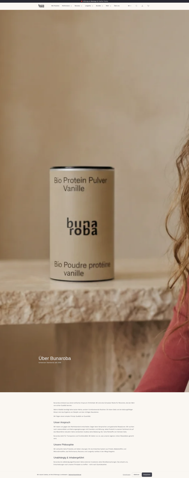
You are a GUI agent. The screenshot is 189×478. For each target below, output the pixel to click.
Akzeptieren (146, 475)
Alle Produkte (55, 6)
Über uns (117, 6)
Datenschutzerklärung (75, 475)
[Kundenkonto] (142, 6)
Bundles (98, 6)
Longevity (88, 6)
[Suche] (136, 6)
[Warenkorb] (148, 6)
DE (129, 6)
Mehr (107, 6)
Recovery (77, 6)
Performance (66, 6)
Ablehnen (136, 475)
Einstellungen (126, 475)
